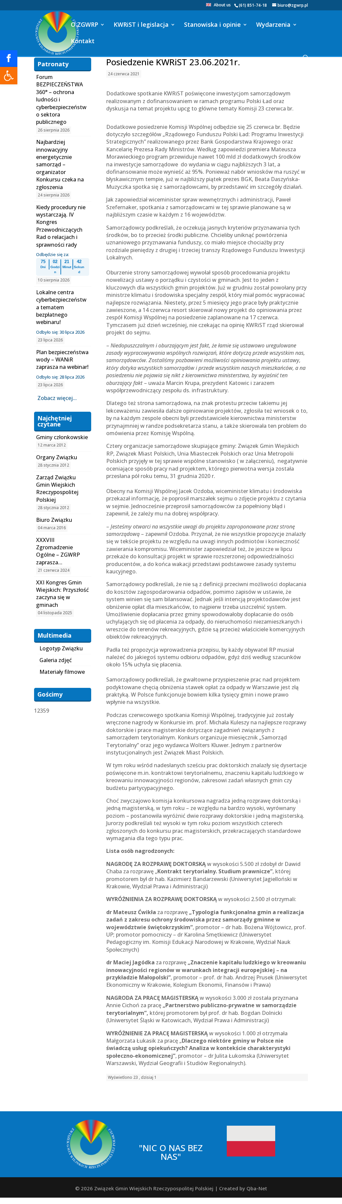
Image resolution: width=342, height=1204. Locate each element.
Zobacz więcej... (57, 398)
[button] (8, 75)
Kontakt (83, 41)
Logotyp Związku (61, 648)
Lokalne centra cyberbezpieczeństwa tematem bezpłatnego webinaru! (61, 307)
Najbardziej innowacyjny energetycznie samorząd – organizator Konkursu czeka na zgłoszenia (60, 164)
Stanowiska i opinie (212, 25)
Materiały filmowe (62, 671)
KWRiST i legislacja (141, 25)
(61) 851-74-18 (253, 5)
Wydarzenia (273, 25)
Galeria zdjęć (55, 660)
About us (222, 5)
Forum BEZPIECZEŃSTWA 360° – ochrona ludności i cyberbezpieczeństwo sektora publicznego (61, 99)
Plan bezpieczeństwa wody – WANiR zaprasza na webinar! (62, 359)
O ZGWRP (84, 25)
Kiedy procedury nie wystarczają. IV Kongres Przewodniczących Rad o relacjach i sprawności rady (61, 226)
